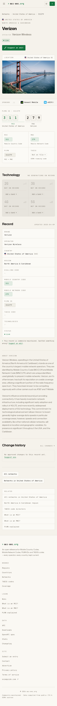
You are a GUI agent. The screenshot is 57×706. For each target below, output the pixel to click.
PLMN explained (9, 613)
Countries (7, 572)
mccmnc (16, 3)
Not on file (38, 155)
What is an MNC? (10, 608)
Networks (6, 14)
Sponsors (6, 102)
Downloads (7, 630)
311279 (9, 155)
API (3, 625)
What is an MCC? (10, 603)
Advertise (7, 666)
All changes (46, 446)
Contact (6, 661)
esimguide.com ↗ (10, 679)
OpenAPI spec (8, 634)
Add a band (10, 194)
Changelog (7, 643)
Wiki (4, 599)
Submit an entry (10, 656)
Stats (4, 639)
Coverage (6, 586)
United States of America (24, 14)
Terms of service (10, 675)
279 (33, 139)
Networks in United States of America (23, 481)
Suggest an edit (15, 48)
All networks (10, 474)
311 (7, 139)
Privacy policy (9, 670)
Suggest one (10, 457)
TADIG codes (8, 581)
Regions (6, 568)
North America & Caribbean (17, 264)
